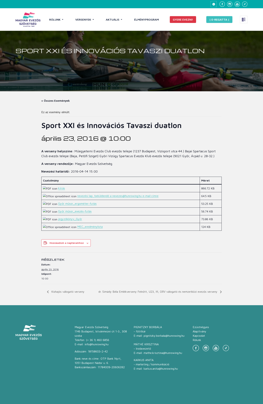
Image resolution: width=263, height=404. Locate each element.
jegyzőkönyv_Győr (70, 219)
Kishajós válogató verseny (67, 291)
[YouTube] (237, 4)
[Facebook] (222, 4)
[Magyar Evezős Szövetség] (28, 19)
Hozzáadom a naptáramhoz (67, 242)
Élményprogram (146, 19)
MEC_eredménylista (90, 226)
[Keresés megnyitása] (214, 4)
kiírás (61, 188)
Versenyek (83, 19)
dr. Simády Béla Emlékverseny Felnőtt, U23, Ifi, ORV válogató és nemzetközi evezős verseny (158, 291)
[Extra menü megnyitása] (243, 19)
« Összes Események (55, 100)
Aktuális (113, 19)
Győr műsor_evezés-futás (75, 211)
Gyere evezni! (183, 19)
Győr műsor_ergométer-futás (77, 203)
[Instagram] (229, 4)
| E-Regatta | (219, 19)
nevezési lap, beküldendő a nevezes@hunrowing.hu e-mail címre (118, 195)
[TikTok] (244, 4)
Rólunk (55, 19)
